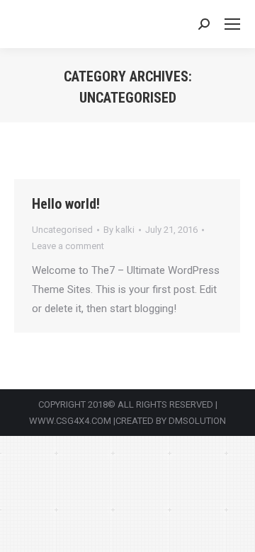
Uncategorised (62, 229)
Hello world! (66, 203)
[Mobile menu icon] (232, 24)
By (119, 229)
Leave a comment (68, 246)
